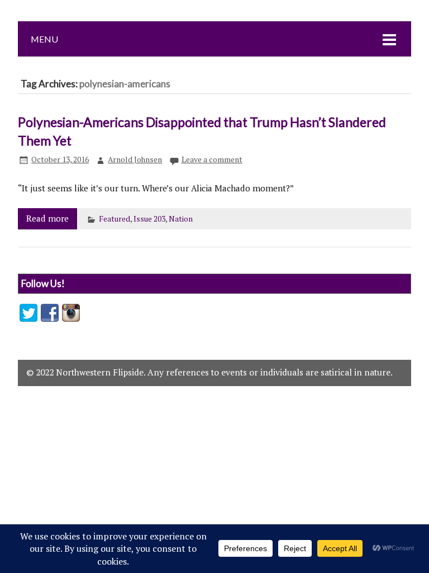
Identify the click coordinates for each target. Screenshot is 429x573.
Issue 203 (149, 219)
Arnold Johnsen (135, 159)
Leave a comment (212, 159)
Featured (114, 219)
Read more (47, 218)
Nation (181, 219)
